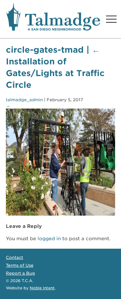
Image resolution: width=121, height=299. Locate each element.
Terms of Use (19, 265)
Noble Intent (42, 288)
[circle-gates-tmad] (60, 214)
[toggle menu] (111, 19)
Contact (14, 257)
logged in (49, 238)
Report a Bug (20, 273)
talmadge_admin (24, 99)
